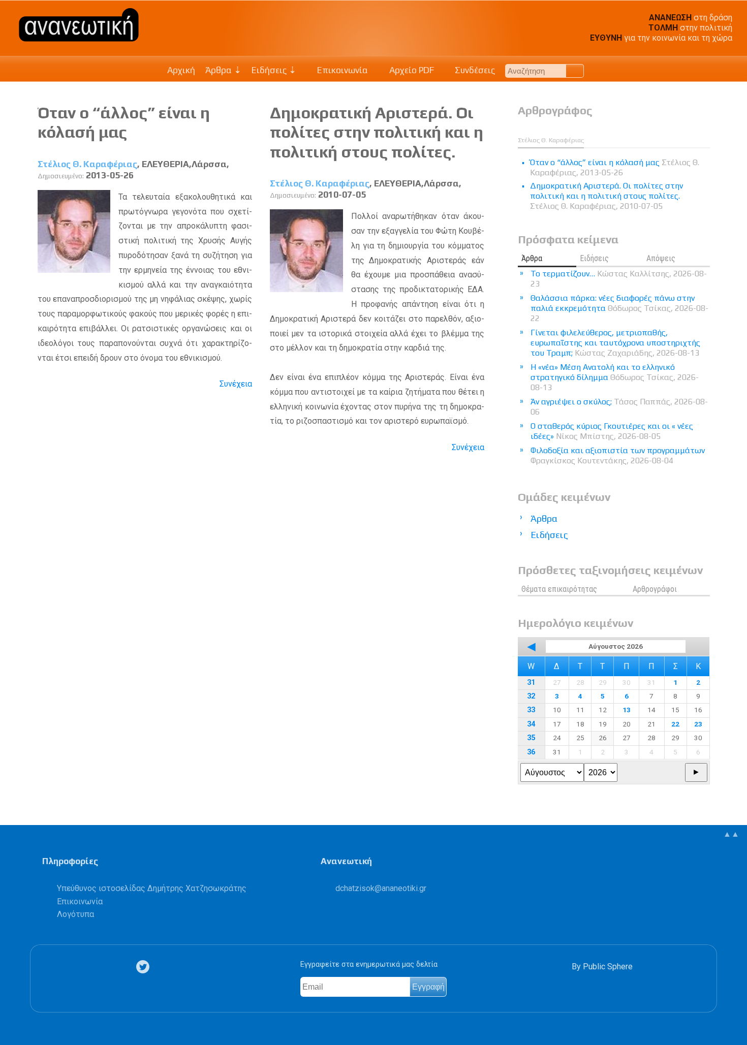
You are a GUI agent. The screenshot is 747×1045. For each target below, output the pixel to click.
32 (531, 696)
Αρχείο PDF (410, 70)
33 (531, 710)
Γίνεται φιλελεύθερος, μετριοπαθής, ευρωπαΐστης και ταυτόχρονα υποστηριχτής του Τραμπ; (615, 343)
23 (698, 724)
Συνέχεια (236, 384)
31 (531, 682)
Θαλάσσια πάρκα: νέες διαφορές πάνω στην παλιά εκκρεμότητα (619, 308)
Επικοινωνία (341, 70)
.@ (380, 888)
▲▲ (731, 834)
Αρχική (181, 70)
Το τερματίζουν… (619, 279)
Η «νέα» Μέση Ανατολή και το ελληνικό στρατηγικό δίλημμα (615, 377)
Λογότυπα (75, 914)
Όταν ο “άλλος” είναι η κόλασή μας (124, 122)
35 (531, 738)
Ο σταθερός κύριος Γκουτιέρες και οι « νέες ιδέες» (612, 431)
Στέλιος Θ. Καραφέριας (87, 164)
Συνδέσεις (474, 70)
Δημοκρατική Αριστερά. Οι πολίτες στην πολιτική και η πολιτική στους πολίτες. (376, 132)
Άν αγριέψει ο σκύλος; (619, 407)
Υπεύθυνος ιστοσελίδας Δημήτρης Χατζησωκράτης (151, 888)
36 (531, 752)
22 (675, 724)
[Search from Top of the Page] (575, 71)
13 (626, 710)
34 (531, 724)
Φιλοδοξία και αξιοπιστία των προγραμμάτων (618, 455)
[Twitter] (144, 967)
